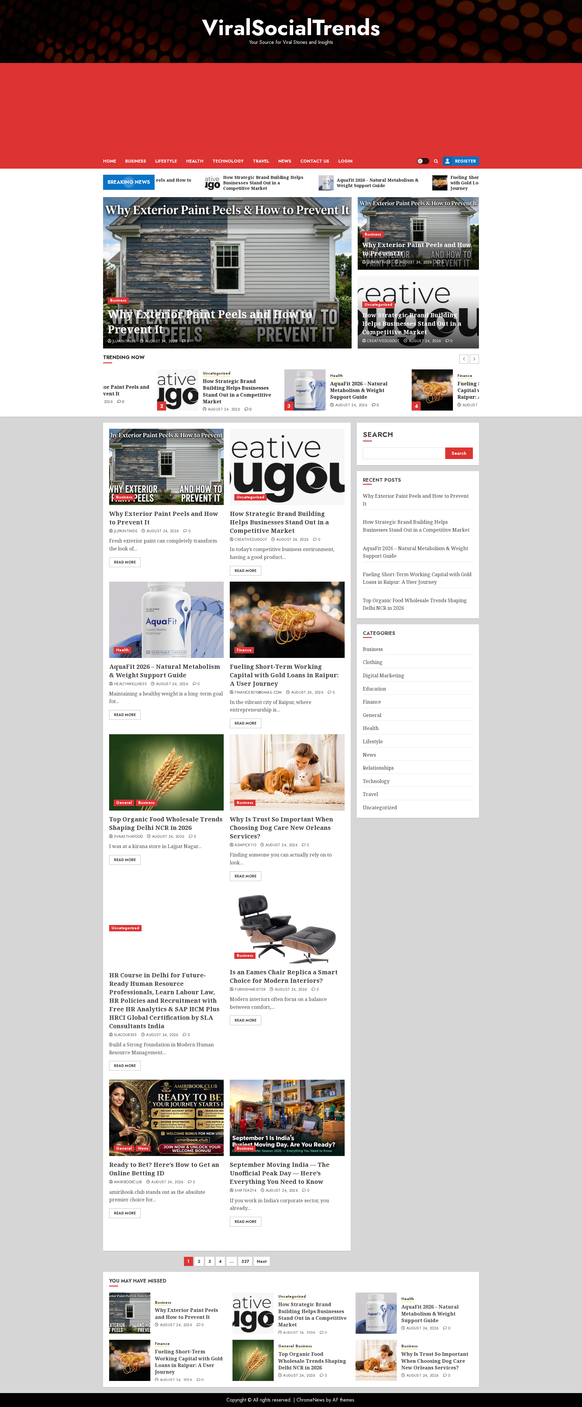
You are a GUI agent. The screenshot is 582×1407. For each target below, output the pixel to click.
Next (262, 1261)
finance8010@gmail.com (258, 692)
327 (245, 1261)
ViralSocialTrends (291, 27)
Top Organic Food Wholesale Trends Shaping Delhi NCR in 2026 (165, 823)
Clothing (373, 662)
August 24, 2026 (161, 341)
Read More (125, 562)
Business (135, 161)
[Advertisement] (291, 108)
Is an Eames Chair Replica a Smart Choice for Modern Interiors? (284, 976)
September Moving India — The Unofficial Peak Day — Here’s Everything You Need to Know (279, 1173)
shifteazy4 (245, 1190)
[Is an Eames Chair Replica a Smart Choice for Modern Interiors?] (287, 925)
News (284, 161)
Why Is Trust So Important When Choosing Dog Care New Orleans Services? (281, 827)
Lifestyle (166, 161)
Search (378, 434)
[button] (436, 161)
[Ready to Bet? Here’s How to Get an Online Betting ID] (166, 1118)
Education (374, 688)
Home (109, 161)
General (124, 802)
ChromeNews (310, 1399)
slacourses (125, 1035)
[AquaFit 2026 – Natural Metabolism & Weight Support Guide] (251, 390)
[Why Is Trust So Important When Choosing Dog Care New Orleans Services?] (287, 772)
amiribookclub (128, 1182)
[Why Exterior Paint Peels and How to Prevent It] (227, 272)
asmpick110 (245, 845)
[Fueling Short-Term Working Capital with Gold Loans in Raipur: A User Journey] (378, 390)
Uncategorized (378, 304)
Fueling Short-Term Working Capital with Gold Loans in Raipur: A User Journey (440, 390)
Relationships (378, 768)
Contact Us (314, 161)
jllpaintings (124, 341)
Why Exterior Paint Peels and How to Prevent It (210, 322)
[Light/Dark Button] (423, 161)
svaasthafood (128, 836)
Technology (228, 161)
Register (465, 161)
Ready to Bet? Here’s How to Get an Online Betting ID (164, 1169)
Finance (410, 375)
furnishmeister (250, 989)
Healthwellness (130, 684)
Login (345, 161)
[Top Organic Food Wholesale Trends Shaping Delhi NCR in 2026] (166, 772)
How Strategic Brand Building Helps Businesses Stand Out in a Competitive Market (411, 323)
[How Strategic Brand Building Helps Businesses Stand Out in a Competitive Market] (123, 390)
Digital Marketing (383, 675)
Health (194, 161)
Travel (261, 161)
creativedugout (383, 341)
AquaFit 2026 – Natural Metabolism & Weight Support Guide (304, 390)
